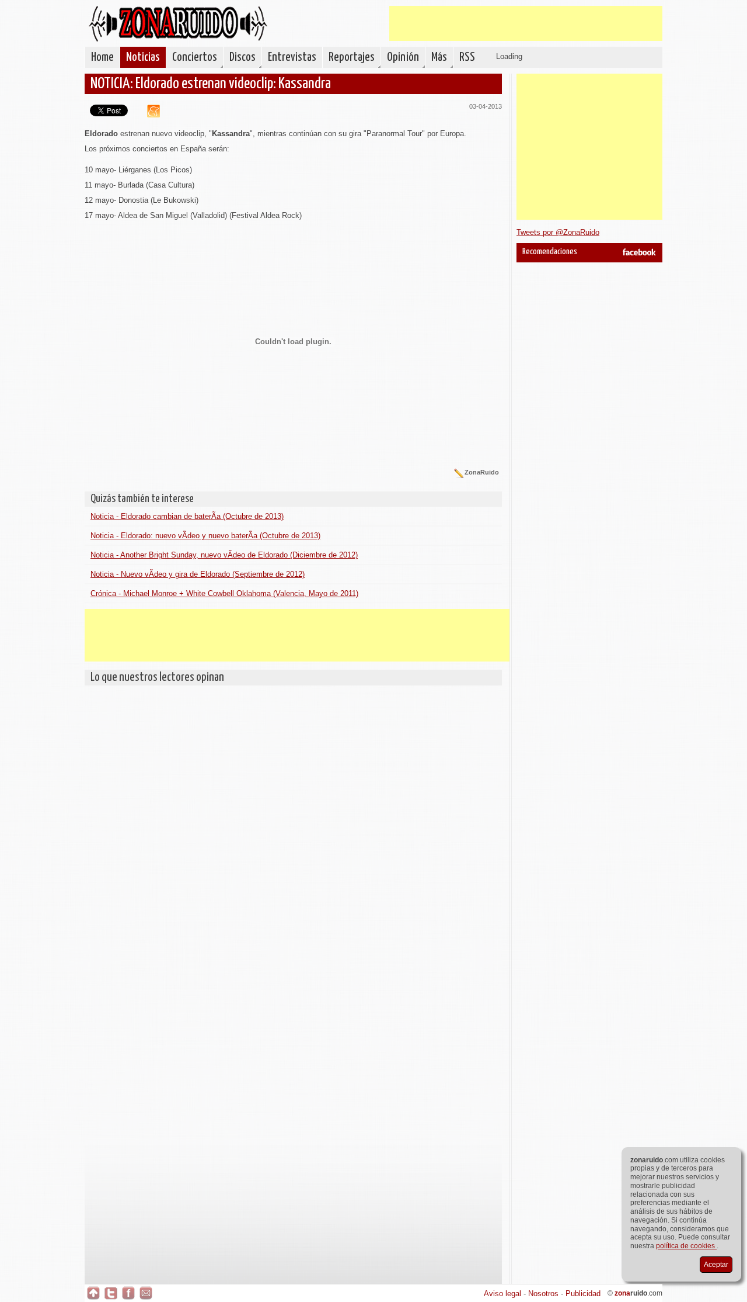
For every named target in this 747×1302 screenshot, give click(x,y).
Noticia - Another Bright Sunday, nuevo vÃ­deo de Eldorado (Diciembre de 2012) (224, 554)
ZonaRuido (178, 23)
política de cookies (686, 1246)
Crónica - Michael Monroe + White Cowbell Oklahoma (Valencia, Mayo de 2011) (224, 593)
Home (102, 57)
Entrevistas (292, 57)
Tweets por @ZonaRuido (557, 232)
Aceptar (716, 1265)
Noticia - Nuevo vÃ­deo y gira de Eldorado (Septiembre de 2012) (197, 574)
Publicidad (583, 1293)
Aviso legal (502, 1293)
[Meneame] (149, 114)
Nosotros (543, 1293)
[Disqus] (293, 837)
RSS (467, 57)
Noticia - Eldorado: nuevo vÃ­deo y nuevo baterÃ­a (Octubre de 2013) (205, 535)
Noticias (143, 57)
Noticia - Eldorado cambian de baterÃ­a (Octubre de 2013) (187, 516)
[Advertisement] (525, 23)
